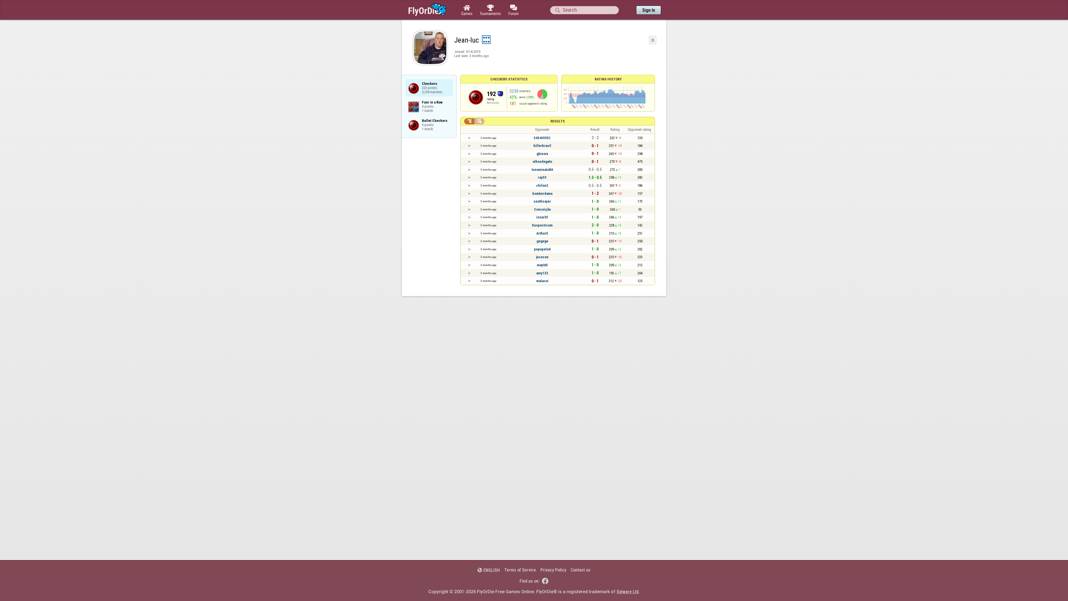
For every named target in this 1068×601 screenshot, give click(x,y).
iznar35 (542, 217)
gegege (542, 241)
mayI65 (542, 265)
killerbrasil (542, 146)
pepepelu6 (542, 249)
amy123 (542, 273)
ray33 (542, 177)
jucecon (542, 257)
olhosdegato (542, 161)
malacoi (542, 281)
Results (557, 121)
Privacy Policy (553, 570)
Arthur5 (542, 233)
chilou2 (542, 185)
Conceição (542, 209)
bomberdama (542, 193)
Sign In (648, 10)
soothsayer (542, 201)
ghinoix (542, 154)
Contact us (580, 570)
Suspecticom (542, 225)
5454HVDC (542, 138)
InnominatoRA (542, 170)
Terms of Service (520, 570)
